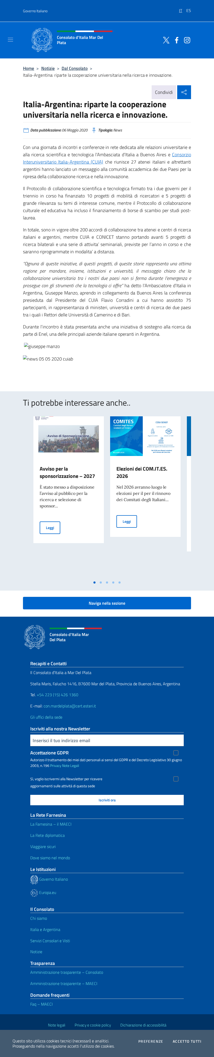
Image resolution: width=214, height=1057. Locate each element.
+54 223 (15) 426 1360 (57, 695)
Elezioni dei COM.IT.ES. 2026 (141, 472)
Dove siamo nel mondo (50, 858)
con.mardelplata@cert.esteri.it (70, 706)
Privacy (55, 765)
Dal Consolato (75, 68)
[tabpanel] (68, 497)
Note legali (56, 1025)
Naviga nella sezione (107, 603)
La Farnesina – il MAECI (51, 824)
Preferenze (150, 1041)
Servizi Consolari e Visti (50, 941)
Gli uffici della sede (46, 717)
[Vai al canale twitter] (165, 40)
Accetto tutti (187, 1041)
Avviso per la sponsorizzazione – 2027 (67, 472)
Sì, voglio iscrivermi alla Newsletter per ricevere (66, 779)
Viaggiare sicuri (43, 846)
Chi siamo (38, 918)
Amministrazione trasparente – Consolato (66, 972)
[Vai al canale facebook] (175, 40)
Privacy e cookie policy (93, 1025)
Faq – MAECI (41, 1004)
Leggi (53, 527)
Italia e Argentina (45, 929)
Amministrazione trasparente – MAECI (63, 983)
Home (28, 68)
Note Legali (70, 765)
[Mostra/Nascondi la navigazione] (10, 40)
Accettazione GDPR (49, 752)
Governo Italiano (35, 11)
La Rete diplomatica (47, 835)
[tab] (94, 582)
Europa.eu (47, 892)
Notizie (48, 68)
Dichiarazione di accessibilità (143, 1025)
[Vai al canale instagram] (186, 40)
